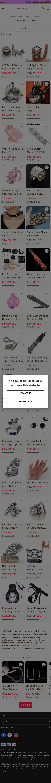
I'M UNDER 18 (25, 401)
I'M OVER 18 (25, 393)
